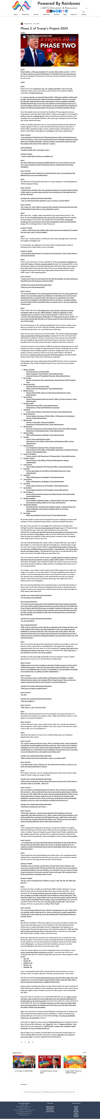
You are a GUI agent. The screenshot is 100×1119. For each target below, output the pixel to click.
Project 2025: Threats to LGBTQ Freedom (73, 1072)
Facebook (76, 1111)
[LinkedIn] (66, 11)
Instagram (76, 1114)
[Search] (86, 8)
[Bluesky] (54, 11)
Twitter (76, 1113)
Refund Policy (50, 1108)
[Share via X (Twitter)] (25, 1042)
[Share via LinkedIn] (29, 1042)
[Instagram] (63, 11)
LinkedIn (76, 1116)
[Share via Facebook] (21, 1042)
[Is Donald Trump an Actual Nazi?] (49, 1061)
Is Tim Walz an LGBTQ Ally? (24, 1071)
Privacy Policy (50, 1110)
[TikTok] (51, 11)
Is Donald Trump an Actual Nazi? (48, 1072)
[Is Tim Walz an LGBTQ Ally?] (24, 1061)
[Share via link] (33, 1042)
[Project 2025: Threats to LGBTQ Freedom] (75, 1061)
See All (84, 1052)
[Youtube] (48, 11)
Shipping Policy (50, 1106)
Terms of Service (50, 1111)
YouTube (76, 1106)
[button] (83, 11)
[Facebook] (60, 11)
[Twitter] (57, 11)
